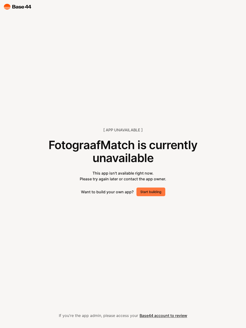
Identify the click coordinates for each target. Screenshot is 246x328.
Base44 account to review (163, 315)
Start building (150, 192)
